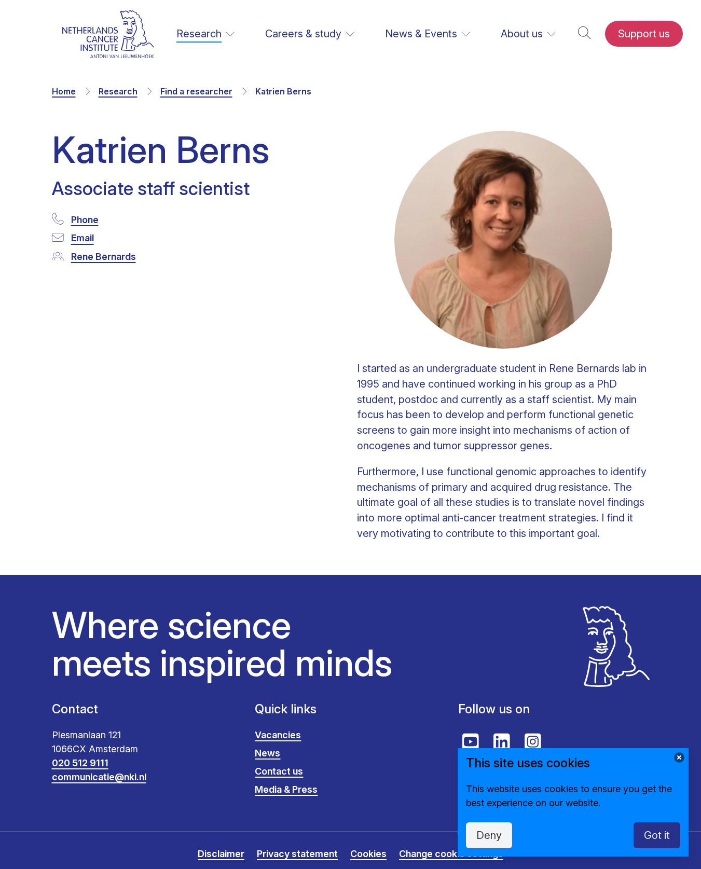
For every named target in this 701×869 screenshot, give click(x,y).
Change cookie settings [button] (451, 853)
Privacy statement (297, 853)
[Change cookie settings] (679, 757)
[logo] (108, 34)
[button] (584, 34)
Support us (644, 33)
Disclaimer (221, 853)
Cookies (368, 853)
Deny (489, 835)
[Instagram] (532, 742)
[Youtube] (470, 742)
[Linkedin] (501, 742)
